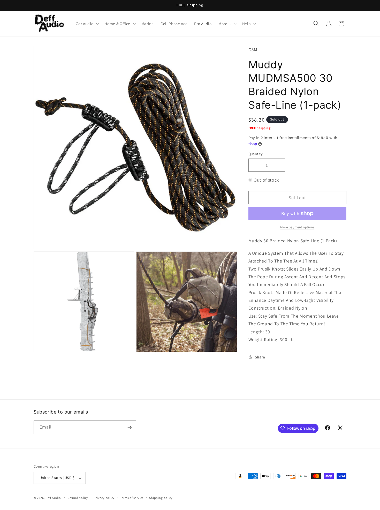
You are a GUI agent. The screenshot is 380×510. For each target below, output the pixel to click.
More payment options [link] (297, 227)
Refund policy (77, 498)
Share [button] (260, 356)
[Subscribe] (129, 427)
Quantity (255, 153)
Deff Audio (53, 498)
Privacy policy (104, 498)
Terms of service (132, 498)
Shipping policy (161, 498)
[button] (86, 23)
